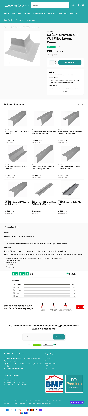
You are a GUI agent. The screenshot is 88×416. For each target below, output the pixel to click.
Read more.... (65, 92)
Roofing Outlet (72, 409)
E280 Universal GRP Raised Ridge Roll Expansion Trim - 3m (44, 203)
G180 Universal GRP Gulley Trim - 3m (70, 203)
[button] (80, 5)
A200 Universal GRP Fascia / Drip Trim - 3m (17, 132)
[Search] (66, 5)
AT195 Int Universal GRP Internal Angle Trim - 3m (69, 167)
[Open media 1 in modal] (22, 48)
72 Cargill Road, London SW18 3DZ (30, 358)
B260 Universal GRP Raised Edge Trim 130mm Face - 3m (70, 132)
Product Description (12, 227)
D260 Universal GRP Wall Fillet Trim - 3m (16, 167)
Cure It (50, 31)
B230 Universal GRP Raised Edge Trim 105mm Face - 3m (44, 132)
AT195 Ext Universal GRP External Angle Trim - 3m (17, 203)
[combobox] (50, 5)
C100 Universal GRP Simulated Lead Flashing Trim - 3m (43, 167)
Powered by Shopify (79, 409)
